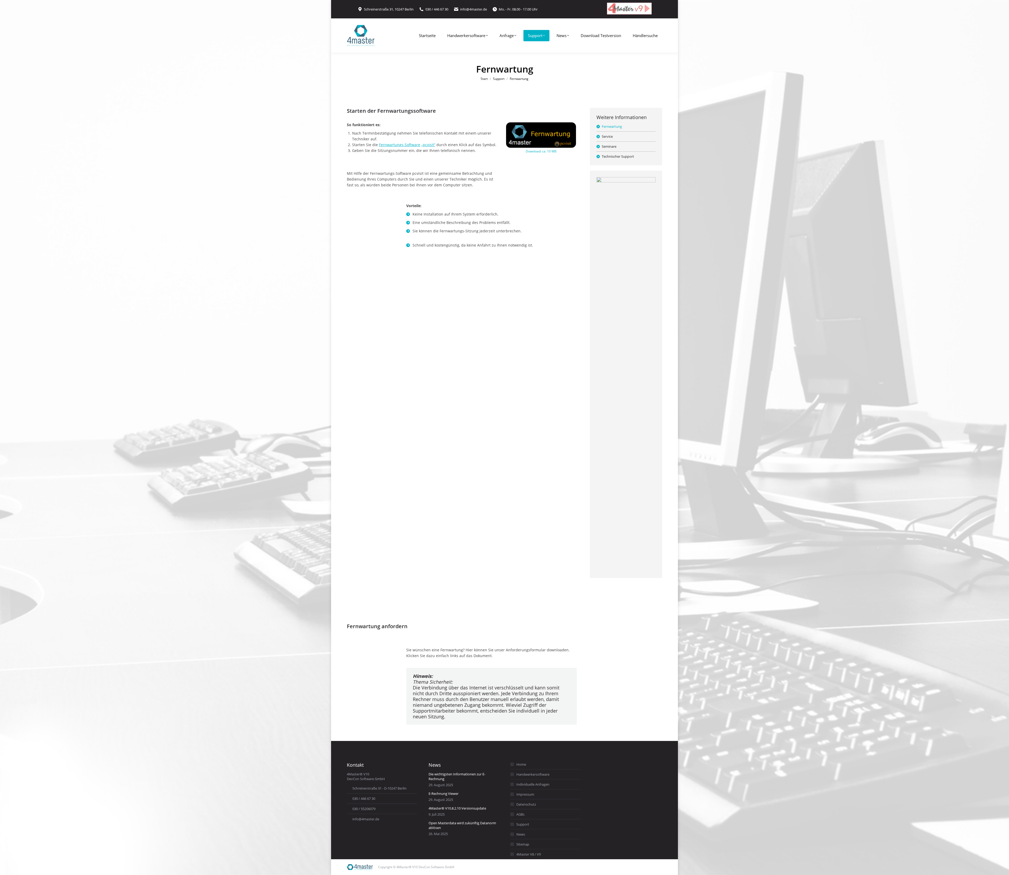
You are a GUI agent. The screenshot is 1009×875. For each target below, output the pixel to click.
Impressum (525, 794)
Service (607, 136)
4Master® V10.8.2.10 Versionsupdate (457, 808)
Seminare (609, 146)
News (520, 834)
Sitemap (522, 844)
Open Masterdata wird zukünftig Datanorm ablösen (462, 825)
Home (521, 764)
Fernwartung (612, 126)
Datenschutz (526, 804)
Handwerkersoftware (532, 774)
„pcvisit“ (428, 144)
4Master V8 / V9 (528, 854)
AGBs (520, 814)
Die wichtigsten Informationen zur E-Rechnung (457, 776)
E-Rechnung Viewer (444, 793)
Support (522, 824)
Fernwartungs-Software (399, 144)
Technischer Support (618, 156)
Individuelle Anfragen (532, 784)
